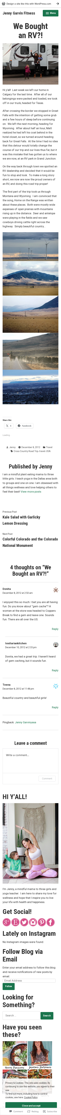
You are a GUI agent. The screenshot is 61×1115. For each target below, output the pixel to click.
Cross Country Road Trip (26, 451)
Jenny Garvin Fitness (19, 13)
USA (48, 451)
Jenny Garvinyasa (25, 722)
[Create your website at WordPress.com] (30, 3)
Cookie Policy (31, 1097)
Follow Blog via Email (23, 955)
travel (42, 451)
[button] (30, 63)
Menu (50, 13)
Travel (49, 447)
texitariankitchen (16, 643)
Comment (47, 778)
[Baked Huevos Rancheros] (15, 1055)
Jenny (12, 447)
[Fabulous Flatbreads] (40, 1055)
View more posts (31, 491)
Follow (8, 986)
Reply (55, 629)
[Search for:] (22, 1015)
